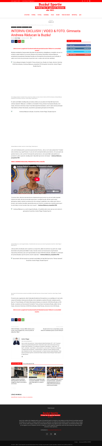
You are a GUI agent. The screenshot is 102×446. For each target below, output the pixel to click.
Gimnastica (19, 27)
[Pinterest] (19, 41)
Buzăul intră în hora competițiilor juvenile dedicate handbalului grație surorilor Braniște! (52, 329)
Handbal (46, 14)
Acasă (12, 25)
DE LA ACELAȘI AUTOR (28, 363)
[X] (87, 1)
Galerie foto (17, 25)
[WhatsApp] (22, 41)
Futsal (40, 14)
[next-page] (14, 388)
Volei (52, 14)
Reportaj (74, 14)
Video (30, 27)
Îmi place (88, 45)
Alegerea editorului (15, 377)
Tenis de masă (66, 14)
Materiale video (25, 27)
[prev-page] (12, 388)
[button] (82, 1)
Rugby (58, 14)
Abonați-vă (87, 54)
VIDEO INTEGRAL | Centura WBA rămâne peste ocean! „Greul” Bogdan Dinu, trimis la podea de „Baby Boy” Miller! (22, 330)
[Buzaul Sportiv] (51, 7)
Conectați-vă (87, 48)
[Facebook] (85, 1)
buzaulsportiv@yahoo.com (54, 430)
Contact (76, 442)
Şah (80, 14)
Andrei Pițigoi (17, 38)
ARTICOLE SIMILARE (17, 363)
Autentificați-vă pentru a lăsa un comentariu (21, 397)
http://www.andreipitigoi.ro (27, 341)
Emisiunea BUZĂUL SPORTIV (85, 442)
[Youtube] (90, 1)
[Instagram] (23, 357)
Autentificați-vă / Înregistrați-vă (28, 1)
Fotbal (34, 14)
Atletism (26, 14)
